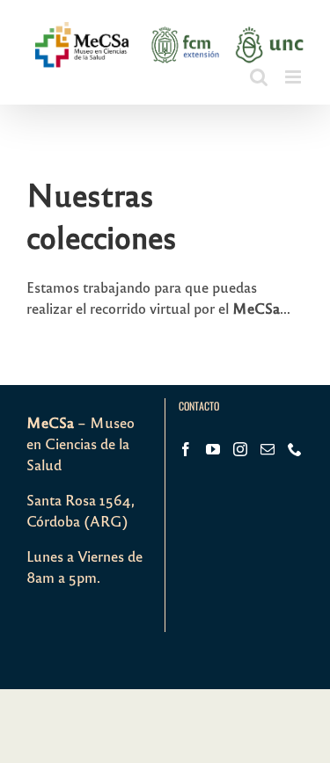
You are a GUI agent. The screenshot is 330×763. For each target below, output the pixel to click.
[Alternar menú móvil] (294, 77)
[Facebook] (186, 449)
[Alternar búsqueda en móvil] (259, 77)
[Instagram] (240, 449)
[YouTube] (213, 449)
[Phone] (295, 449)
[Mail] (267, 449)
